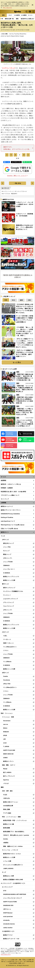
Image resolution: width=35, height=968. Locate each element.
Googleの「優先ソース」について (16, 175)
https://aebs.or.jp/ (6, 954)
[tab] (10, 15)
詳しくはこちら (7, 7)
